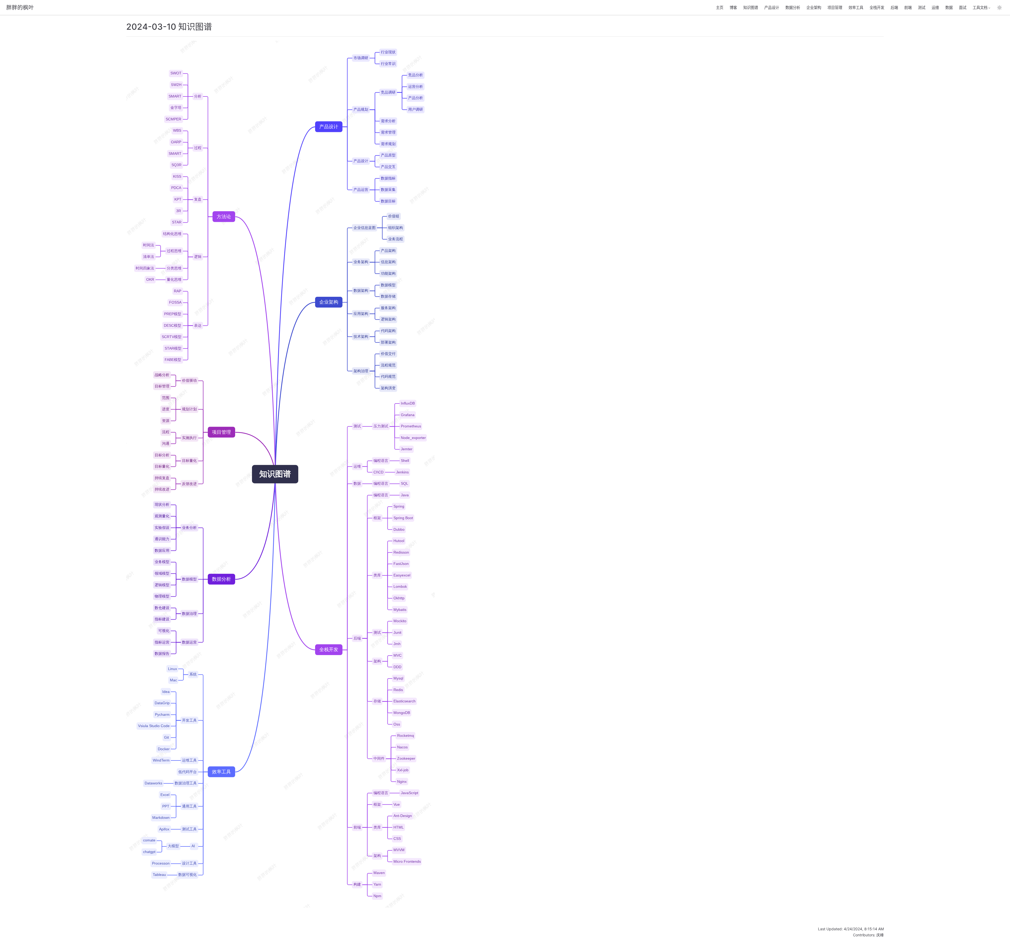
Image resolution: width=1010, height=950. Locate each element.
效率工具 (856, 7)
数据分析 (792, 7)
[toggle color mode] (999, 8)
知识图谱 (750, 7)
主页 (719, 7)
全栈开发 (877, 7)
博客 (733, 7)
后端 (894, 7)
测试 (921, 7)
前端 (908, 7)
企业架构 (813, 7)
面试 (962, 7)
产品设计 (771, 7)
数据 (949, 7)
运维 (935, 7)
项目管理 (834, 7)
